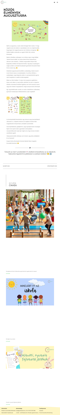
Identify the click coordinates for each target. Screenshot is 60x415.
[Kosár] (57, 2)
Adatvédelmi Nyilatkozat (7, 412)
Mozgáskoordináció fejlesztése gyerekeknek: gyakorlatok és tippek (21, 271)
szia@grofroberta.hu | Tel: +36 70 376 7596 (25, 410)
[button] (54, 2)
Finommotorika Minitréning (45, 412)
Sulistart (41, 410)
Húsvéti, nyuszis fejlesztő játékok (13, 402)
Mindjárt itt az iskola (10, 339)
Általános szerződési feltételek (8, 410)
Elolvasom (8, 273)
